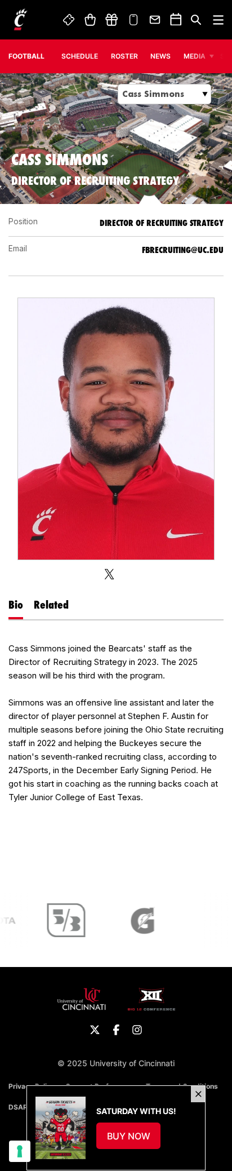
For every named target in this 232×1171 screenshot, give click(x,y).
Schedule (79, 56)
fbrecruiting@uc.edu (183, 250)
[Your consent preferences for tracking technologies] (19, 1151)
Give (111, 19)
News (160, 56)
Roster (124, 56)
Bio (15, 604)
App (133, 19)
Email (155, 19)
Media (195, 56)
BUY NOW (134, 1139)
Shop (89, 19)
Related (51, 604)
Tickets (69, 19)
